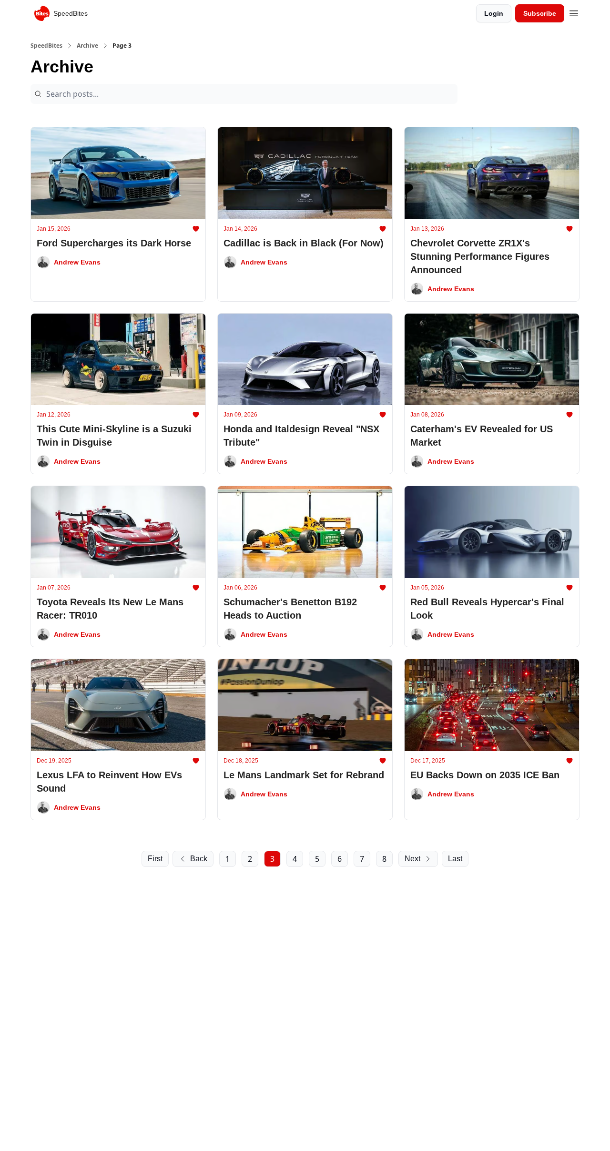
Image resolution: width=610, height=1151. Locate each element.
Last (455, 859)
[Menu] (574, 12)
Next (412, 859)
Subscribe (539, 13)
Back (198, 859)
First (155, 859)
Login (493, 13)
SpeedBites (46, 46)
